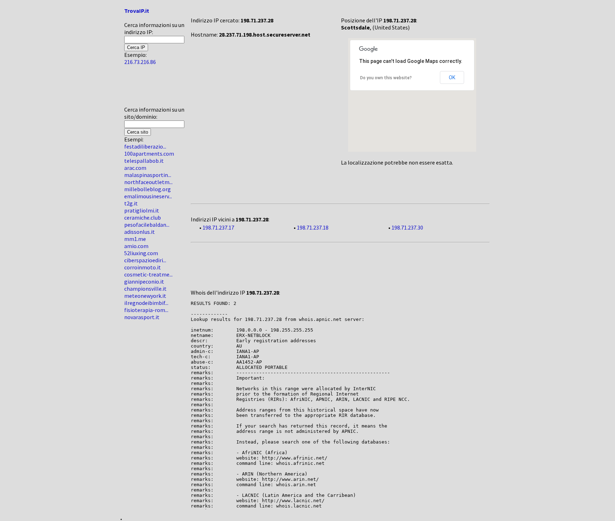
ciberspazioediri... (145, 260)
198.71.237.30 (407, 227)
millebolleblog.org (147, 189)
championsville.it (145, 288)
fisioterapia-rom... (146, 309)
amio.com (136, 245)
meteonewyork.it (145, 295)
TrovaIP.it (136, 10)
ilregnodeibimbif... (146, 302)
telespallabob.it (144, 160)
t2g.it (131, 203)
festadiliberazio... (145, 146)
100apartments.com (149, 153)
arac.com (135, 167)
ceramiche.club (142, 217)
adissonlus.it (139, 231)
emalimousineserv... (148, 196)
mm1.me (135, 238)
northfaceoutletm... (148, 182)
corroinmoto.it (142, 267)
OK (452, 77)
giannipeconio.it (144, 281)
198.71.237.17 (218, 227)
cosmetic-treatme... (148, 274)
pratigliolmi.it (141, 210)
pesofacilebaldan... (146, 224)
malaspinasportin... (147, 174)
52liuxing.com (141, 253)
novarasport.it (141, 317)
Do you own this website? (386, 77)
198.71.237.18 (312, 227)
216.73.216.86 (140, 61)
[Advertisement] (145, 88)
